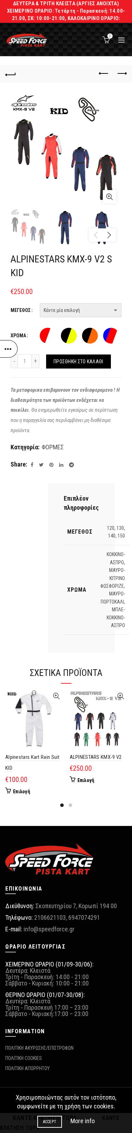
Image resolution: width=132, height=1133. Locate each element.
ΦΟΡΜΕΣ (53, 447)
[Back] (10, 74)
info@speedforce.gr (49, 929)
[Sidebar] (9, 349)
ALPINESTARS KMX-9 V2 (96, 757)
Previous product (104, 74)
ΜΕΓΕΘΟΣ (21, 310)
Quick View (56, 696)
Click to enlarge (109, 196)
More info (82, 1121)
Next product (121, 74)
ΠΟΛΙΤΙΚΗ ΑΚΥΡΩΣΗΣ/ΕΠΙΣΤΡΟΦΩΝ (39, 1048)
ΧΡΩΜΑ (18, 335)
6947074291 (84, 917)
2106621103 (50, 917)
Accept (50, 1121)
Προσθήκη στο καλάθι (78, 361)
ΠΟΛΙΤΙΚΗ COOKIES (23, 1058)
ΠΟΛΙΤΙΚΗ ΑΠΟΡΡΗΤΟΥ (27, 1068)
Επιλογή (21, 791)
